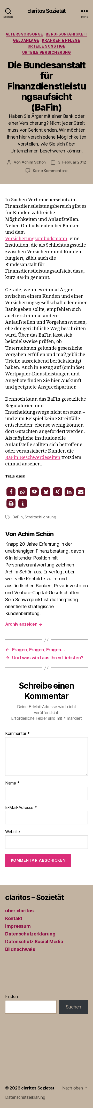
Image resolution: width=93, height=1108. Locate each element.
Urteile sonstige (46, 46)
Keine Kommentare (50, 170)
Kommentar (17, 733)
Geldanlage (26, 40)
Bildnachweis (20, 949)
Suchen (73, 1007)
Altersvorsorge (24, 34)
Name (12, 783)
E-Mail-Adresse (21, 807)
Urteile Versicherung (46, 52)
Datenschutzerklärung (30, 933)
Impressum (18, 926)
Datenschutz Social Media (34, 941)
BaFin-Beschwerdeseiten (32, 458)
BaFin (17, 517)
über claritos (19, 910)
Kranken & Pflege (61, 40)
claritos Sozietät (46, 11)
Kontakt (13, 918)
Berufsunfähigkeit (67, 34)
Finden (11, 996)
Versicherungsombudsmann (36, 239)
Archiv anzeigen (23, 624)
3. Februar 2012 (72, 162)
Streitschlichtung (40, 517)
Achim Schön (34, 162)
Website (12, 832)
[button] (11, 491)
